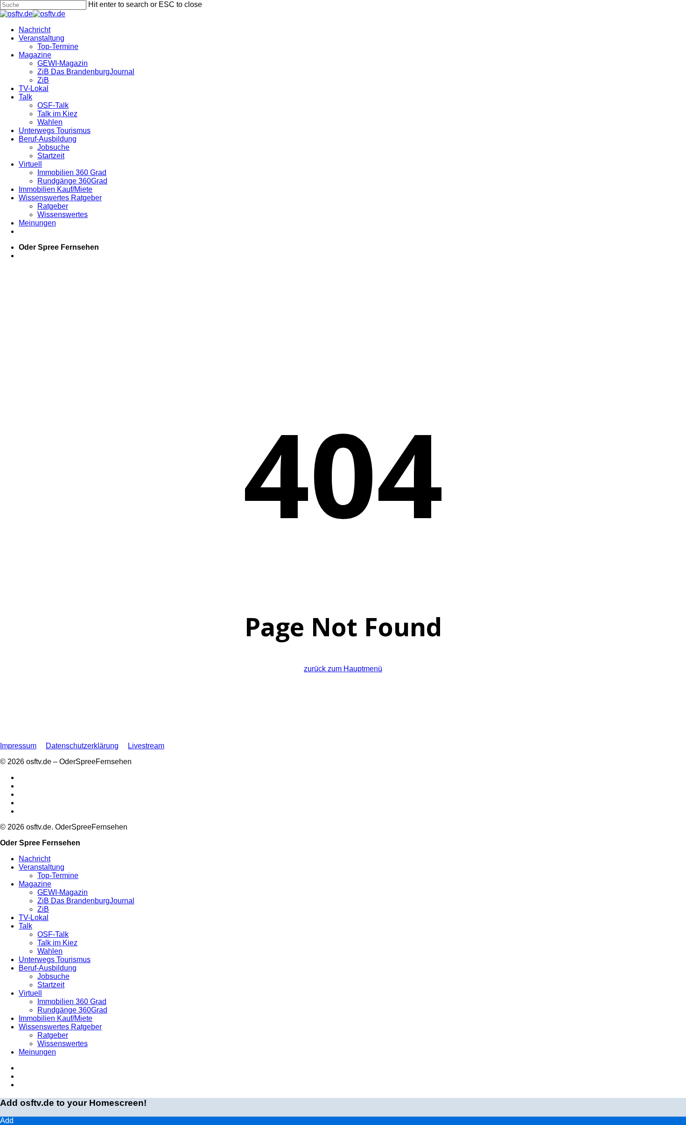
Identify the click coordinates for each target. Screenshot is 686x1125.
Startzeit (50, 985)
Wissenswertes (62, 1044)
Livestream (146, 746)
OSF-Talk (53, 934)
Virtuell (30, 993)
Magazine (35, 884)
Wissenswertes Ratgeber (60, 1027)
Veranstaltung (41, 867)
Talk (25, 926)
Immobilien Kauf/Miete (55, 1018)
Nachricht (34, 859)
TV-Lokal (34, 917)
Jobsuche (53, 976)
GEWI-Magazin (62, 892)
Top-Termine (57, 875)
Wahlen (50, 951)
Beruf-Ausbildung (48, 968)
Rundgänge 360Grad (72, 1010)
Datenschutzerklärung (82, 746)
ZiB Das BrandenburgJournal (85, 901)
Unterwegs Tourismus (55, 959)
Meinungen (37, 1052)
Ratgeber (52, 1035)
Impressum (18, 746)
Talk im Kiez (57, 943)
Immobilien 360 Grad (71, 1001)
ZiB (43, 909)
